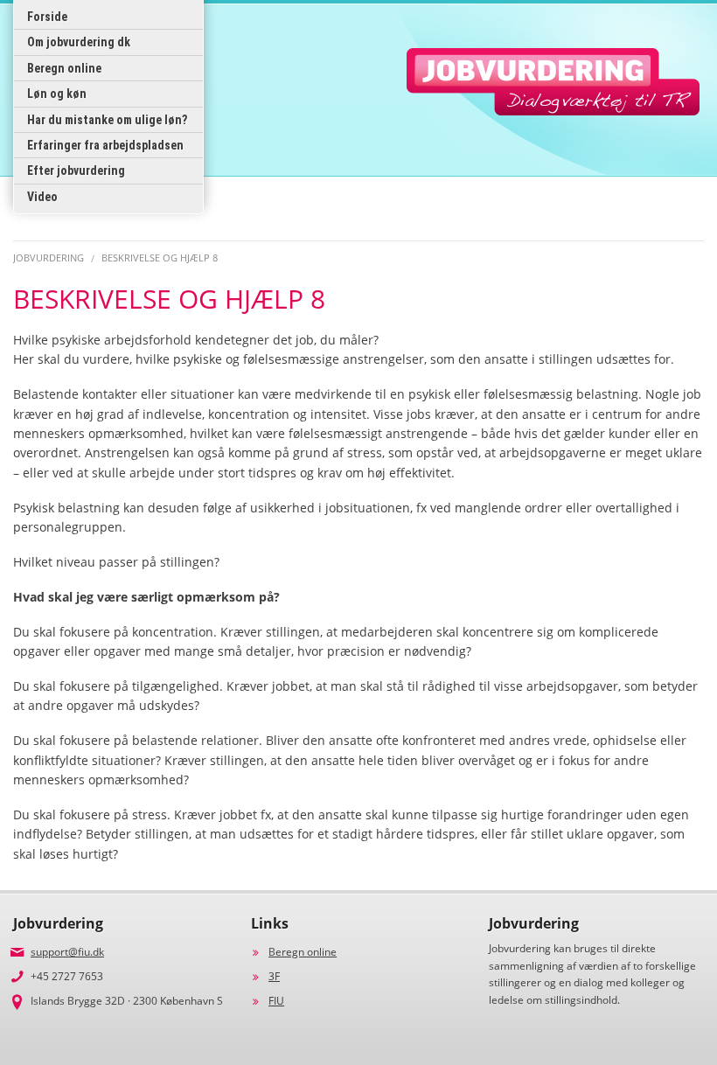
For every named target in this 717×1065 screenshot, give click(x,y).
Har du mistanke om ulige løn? (107, 120)
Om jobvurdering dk (78, 42)
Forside (47, 17)
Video (42, 197)
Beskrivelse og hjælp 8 (159, 258)
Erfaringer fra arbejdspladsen (105, 145)
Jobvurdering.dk (553, 81)
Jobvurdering (48, 258)
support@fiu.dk (67, 951)
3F (274, 976)
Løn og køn (57, 94)
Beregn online (64, 68)
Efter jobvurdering (76, 171)
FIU (276, 1000)
